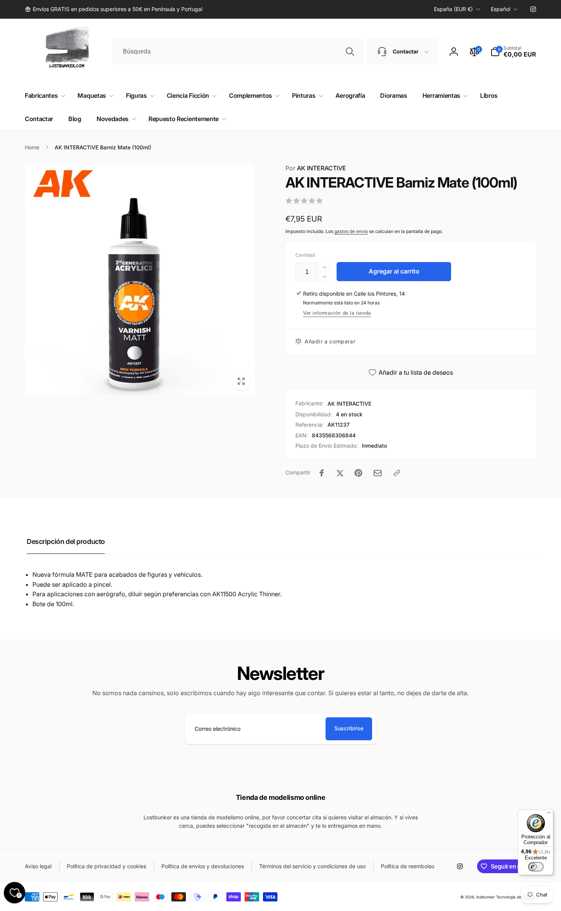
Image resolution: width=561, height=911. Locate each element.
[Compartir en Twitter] (340, 473)
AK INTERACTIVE (315, 168)
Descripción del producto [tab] (66, 541)
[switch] (535, 866)
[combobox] (238, 51)
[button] (513, 51)
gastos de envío (351, 231)
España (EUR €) (453, 9)
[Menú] (548, 814)
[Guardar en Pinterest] (358, 473)
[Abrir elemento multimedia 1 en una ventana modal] (140, 279)
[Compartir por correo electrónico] (377, 473)
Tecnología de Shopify (516, 897)
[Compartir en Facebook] (322, 473)
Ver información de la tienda (337, 313)
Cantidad (305, 254)
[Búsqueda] (350, 51)
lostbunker (485, 897)
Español (500, 9)
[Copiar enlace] (397, 473)
